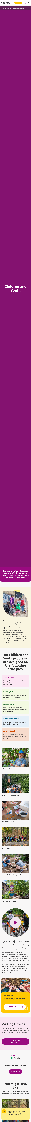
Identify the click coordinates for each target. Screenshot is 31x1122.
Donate (18, 2)
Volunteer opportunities (13, 1007)
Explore (9, 8)
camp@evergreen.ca (18, 970)
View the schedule (13, 1117)
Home (3, 8)
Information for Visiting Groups (14, 1041)
